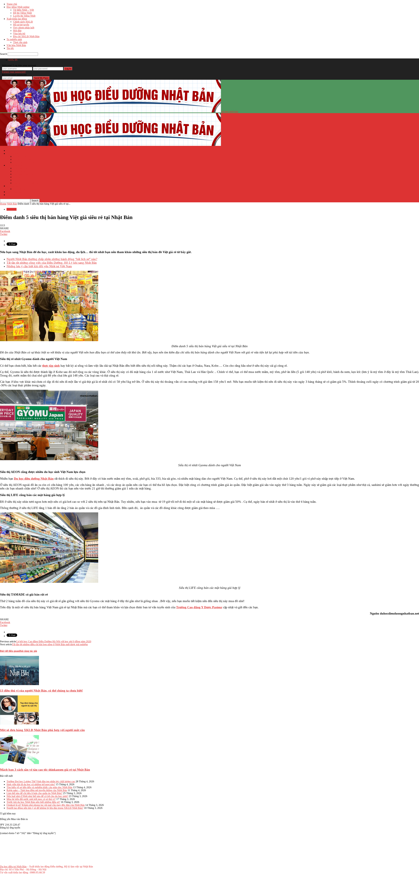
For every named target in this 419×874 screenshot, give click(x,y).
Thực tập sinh (20, 42)
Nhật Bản (12, 209)
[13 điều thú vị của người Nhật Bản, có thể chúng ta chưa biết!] (19, 684)
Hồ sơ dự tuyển (21, 24)
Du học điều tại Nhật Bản (13, 866)
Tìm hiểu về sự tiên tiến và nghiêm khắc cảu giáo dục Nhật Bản (39, 787)
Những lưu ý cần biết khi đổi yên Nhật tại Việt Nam (39, 266)
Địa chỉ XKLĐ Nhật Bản (26, 36)
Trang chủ (12, 4)
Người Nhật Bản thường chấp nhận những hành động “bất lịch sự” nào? (52, 259)
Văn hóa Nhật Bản (16, 45)
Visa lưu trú (19, 33)
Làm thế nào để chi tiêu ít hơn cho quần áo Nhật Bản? (34, 793)
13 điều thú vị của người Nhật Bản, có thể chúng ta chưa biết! (41, 690)
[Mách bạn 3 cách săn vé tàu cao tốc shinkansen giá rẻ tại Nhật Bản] (19, 763)
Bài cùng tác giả (28, 651)
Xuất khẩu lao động (17, 18)
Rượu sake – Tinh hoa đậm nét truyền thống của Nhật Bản (37, 790)
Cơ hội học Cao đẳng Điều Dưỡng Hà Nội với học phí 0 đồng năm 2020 (53, 641)
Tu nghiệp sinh (14, 39)
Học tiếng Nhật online (18, 7)
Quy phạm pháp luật (23, 27)
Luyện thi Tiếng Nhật (24, 15)
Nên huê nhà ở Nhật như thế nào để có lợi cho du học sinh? (37, 796)
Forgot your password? (14, 71)
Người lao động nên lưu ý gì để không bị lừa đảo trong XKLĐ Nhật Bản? (45, 808)
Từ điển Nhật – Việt (23, 10)
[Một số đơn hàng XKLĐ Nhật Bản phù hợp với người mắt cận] (19, 723)
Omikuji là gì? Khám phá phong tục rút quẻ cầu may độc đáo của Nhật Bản (46, 805)
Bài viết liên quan (9, 651)
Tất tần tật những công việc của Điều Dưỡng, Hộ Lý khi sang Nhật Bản (52, 262)
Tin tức (10, 48)
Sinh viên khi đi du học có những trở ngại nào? (31, 784)
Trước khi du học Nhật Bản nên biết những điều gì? (33, 802)
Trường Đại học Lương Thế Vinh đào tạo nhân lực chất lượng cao (41, 781)
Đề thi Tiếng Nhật (22, 12)
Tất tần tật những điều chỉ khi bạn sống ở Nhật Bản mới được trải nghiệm (50, 644)
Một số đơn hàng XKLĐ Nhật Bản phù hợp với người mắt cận (42, 730)
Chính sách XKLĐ (23, 21)
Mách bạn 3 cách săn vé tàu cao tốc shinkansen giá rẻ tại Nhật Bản (45, 769)
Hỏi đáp (17, 30)
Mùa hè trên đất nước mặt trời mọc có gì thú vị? (31, 799)
